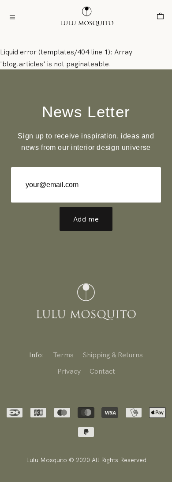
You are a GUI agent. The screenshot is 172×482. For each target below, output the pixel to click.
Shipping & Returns (112, 354)
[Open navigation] (12, 16)
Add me (86, 218)
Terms (63, 354)
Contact (102, 371)
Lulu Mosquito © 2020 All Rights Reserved (86, 460)
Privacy (69, 371)
